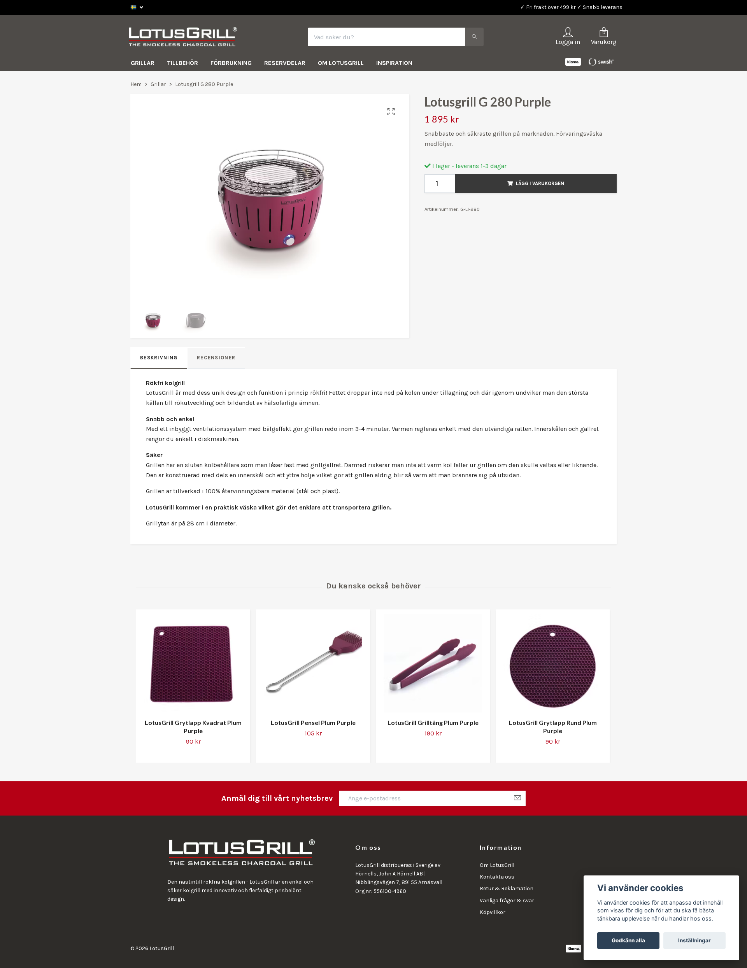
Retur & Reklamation (506, 890)
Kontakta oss (497, 878)
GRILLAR (142, 64)
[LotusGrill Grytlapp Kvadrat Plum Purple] (193, 665)
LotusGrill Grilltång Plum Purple (433, 724)
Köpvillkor (492, 914)
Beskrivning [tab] (158, 359)
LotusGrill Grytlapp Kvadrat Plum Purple (193, 728)
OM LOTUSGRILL (341, 64)
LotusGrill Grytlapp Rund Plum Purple (553, 728)
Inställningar (694, 940)
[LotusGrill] (187, 38)
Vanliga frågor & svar (507, 902)
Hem (136, 86)
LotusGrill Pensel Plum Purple (313, 724)
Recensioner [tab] (216, 359)
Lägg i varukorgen (540, 185)
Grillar (158, 86)
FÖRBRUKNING (231, 64)
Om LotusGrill (497, 866)
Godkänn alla (628, 940)
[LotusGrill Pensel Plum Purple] (313, 665)
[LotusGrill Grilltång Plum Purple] (433, 665)
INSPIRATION (394, 64)
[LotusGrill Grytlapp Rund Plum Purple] (552, 665)
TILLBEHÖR (182, 64)
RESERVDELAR (284, 64)
